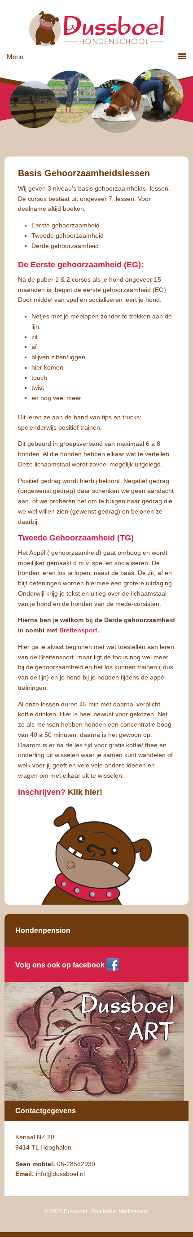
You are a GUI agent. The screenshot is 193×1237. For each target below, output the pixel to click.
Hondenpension (42, 930)
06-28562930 (76, 1163)
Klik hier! (85, 792)
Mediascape (133, 1211)
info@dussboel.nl (60, 1173)
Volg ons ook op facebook (60, 965)
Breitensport (78, 630)
